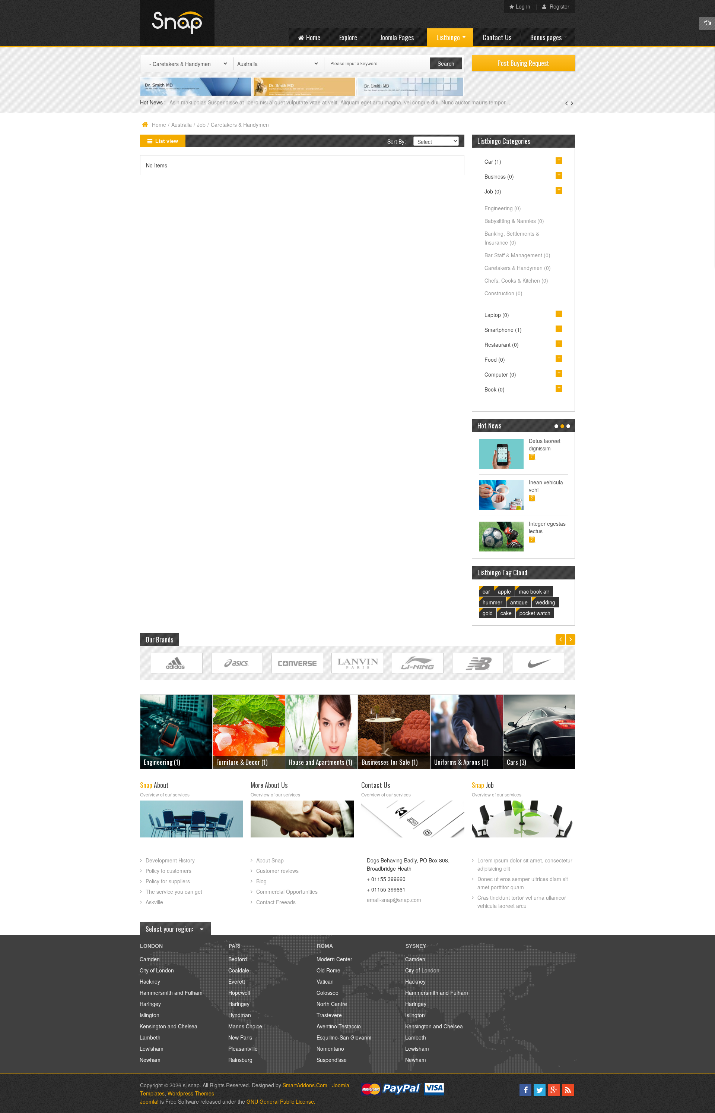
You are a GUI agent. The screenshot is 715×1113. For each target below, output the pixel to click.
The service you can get (174, 891)
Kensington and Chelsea (168, 1026)
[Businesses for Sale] (322, 731)
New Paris (240, 1037)
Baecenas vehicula (192, 102)
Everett (236, 981)
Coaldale (238, 970)
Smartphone (503, 329)
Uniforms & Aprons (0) (389, 762)
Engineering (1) (525, 762)
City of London (157, 970)
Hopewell (239, 992)
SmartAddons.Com (305, 1085)
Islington (149, 1015)
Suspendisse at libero (547, 485)
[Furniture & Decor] (176, 731)
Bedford (237, 959)
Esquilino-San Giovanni (344, 1037)
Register (558, 6)
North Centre (332, 1003)
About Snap (270, 860)
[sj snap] (177, 23)
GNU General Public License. (281, 1101)
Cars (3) (443, 762)
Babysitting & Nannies (514, 220)
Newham (150, 1059)
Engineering (502, 208)
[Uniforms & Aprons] (394, 731)
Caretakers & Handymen (517, 267)
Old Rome (328, 970)
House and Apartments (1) (247, 762)
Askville (154, 902)
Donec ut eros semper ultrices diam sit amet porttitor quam (522, 883)
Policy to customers (168, 870)
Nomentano (330, 1048)
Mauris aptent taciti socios (545, 444)
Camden (150, 959)
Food (494, 359)
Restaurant (501, 344)
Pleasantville (243, 1048)
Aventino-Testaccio (339, 1026)
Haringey (150, 1003)
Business (499, 176)
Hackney (150, 981)
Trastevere (329, 1015)
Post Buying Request (523, 63)
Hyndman (239, 1015)
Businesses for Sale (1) (317, 762)
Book (494, 389)
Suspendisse (332, 1059)
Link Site (177, 663)
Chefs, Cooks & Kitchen (516, 280)
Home (159, 124)
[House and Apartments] (249, 731)
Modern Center (334, 959)
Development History (170, 860)
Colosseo (328, 992)
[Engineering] (539, 731)
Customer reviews (277, 870)
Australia (181, 124)
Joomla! (149, 1101)
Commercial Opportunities (287, 891)
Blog (261, 881)
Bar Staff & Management (517, 255)
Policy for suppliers (168, 881)
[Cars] (467, 731)
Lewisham (151, 1048)
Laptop (496, 314)
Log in (523, 6)
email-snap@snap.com (394, 899)
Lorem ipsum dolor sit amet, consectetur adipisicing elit (524, 864)
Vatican (325, 981)
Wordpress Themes (191, 1093)
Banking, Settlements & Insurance (511, 238)
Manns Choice (245, 1026)
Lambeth (150, 1037)
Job (201, 124)
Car (492, 161)
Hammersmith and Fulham (171, 992)
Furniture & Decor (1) (169, 762)
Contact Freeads (276, 902)
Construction (503, 293)
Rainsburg (240, 1059)
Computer (500, 374)
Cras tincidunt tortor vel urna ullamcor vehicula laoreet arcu (521, 901)
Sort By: (396, 141)
